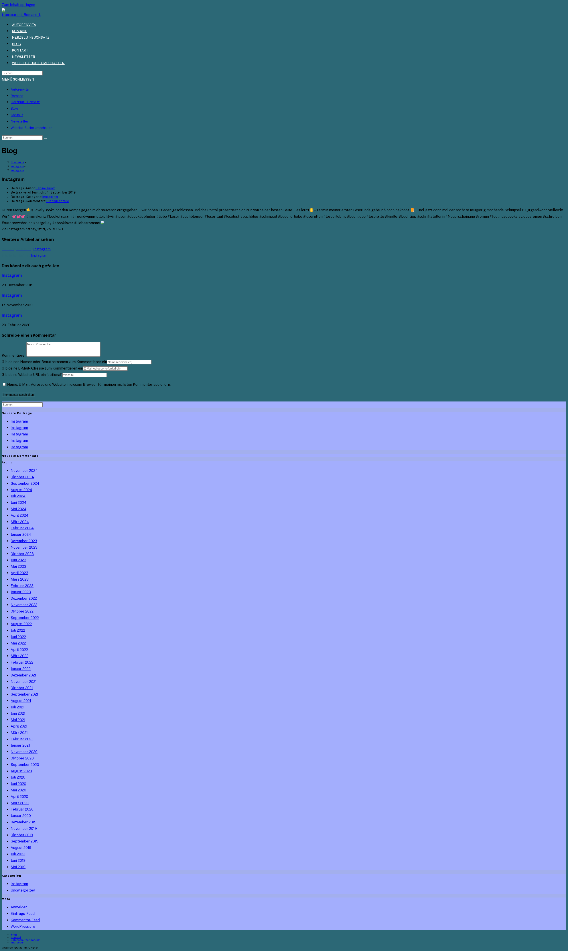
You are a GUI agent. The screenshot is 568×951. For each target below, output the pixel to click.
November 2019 (24, 828)
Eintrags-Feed (23, 913)
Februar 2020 (22, 809)
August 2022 (21, 624)
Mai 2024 (18, 509)
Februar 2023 (22, 586)
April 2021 (19, 726)
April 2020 (19, 797)
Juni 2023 (18, 560)
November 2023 (24, 547)
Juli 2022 (18, 630)
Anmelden (19, 907)
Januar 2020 (21, 816)
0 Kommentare (57, 201)
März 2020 (20, 803)
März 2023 (20, 579)
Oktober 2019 (22, 835)
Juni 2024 (18, 502)
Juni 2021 (18, 713)
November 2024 (24, 471)
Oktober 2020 (22, 758)
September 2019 (24, 841)
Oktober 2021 (22, 688)
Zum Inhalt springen (18, 5)
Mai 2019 (18, 867)
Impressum (18, 942)
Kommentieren (14, 355)
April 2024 (19, 515)
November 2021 (24, 682)
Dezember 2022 (24, 598)
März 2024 (20, 522)
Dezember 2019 (23, 822)
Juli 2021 (17, 707)
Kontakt (17, 115)
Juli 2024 (18, 496)
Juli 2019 (18, 854)
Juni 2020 (18, 784)
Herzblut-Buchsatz (25, 102)
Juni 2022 (18, 637)
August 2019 (21, 848)
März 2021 (19, 733)
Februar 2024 (22, 528)
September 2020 (25, 765)
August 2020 (21, 771)
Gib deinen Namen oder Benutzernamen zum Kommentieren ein (54, 362)
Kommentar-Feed (25, 920)
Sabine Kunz (45, 188)
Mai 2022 (18, 643)
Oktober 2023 (22, 554)
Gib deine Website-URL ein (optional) (32, 375)
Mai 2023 (18, 566)
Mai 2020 (18, 790)
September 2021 (24, 694)
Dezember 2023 (24, 541)
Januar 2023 (21, 592)
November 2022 (24, 605)
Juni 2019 (18, 860)
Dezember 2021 (23, 675)
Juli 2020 (18, 777)
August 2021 (21, 701)
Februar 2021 (22, 739)
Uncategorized (23, 890)
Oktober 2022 (22, 611)
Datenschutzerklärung (25, 939)
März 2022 (19, 656)
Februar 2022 (22, 662)
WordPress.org (23, 926)
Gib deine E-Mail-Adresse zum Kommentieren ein (42, 368)
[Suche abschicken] (45, 138)
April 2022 (19, 650)
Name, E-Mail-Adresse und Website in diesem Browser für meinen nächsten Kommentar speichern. (89, 384)
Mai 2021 (18, 720)
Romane (17, 96)
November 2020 (24, 752)
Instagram (17, 170)
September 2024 (25, 483)
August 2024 (21, 490)
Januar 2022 (21, 669)
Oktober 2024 (22, 477)
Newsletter (19, 121)
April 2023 (19, 573)
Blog (14, 108)
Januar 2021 (20, 745)
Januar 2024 (21, 534)
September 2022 (25, 618)
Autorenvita (20, 89)
